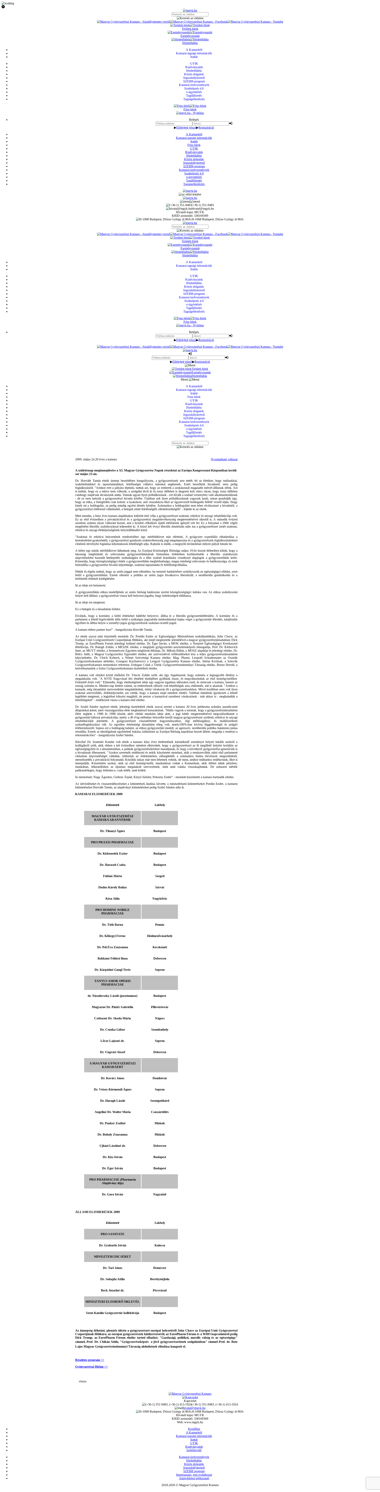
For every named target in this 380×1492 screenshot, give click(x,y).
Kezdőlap (194, 1429)
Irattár (194, 141)
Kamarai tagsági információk (194, 137)
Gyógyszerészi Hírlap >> (91, 1366)
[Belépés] (230, 123)
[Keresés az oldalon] (190, 18)
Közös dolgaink (194, 159)
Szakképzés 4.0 (194, 173)
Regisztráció (206, 127)
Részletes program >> (89, 1360)
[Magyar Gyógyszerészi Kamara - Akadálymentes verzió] (133, 21)
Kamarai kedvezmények (194, 170)
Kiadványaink (194, 152)
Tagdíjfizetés (194, 180)
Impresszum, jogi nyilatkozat (194, 1474)
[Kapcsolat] (190, 1397)
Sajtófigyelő (193, 1450)
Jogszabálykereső (194, 162)
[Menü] (190, 201)
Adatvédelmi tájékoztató (194, 1478)
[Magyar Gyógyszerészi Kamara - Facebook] (199, 21)
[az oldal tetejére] (190, 194)
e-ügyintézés (194, 177)
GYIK (194, 148)
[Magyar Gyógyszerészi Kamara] (190, 1393)
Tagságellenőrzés (194, 184)
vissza (82, 1381)
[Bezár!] (190, 7)
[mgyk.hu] (190, 10)
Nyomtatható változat (224, 459)
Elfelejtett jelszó (186, 127)
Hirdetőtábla (194, 155)
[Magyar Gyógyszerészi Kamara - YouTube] (255, 21)
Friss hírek (193, 145)
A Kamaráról (194, 134)
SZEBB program (194, 1471)
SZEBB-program (194, 166)
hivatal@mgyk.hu (194, 1408)
